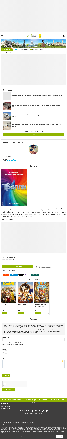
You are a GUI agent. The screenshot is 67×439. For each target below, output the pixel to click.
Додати (33, 134)
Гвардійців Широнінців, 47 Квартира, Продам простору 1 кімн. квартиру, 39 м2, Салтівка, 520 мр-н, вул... (37, 124)
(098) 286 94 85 (11, 159)
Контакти (32, 413)
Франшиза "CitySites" (6, 406)
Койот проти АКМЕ (24, 305)
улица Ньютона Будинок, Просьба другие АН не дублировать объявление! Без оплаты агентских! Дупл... (37, 115)
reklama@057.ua (32, 422)
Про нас (27, 413)
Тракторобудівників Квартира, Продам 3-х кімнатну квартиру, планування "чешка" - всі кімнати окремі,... (37, 95)
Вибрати (6, 375)
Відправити (8, 389)
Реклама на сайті (5, 403)
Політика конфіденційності (7, 436)
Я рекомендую (18, 266)
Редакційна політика (35, 436)
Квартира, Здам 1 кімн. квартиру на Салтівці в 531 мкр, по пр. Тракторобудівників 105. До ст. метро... (36, 105)
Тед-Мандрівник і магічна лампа (40, 305)
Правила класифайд (25, 436)
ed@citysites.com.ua (12, 160)
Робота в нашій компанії (6, 405)
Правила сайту (17, 436)
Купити (3, 313)
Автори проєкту (38, 413)
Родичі (4, 305)
